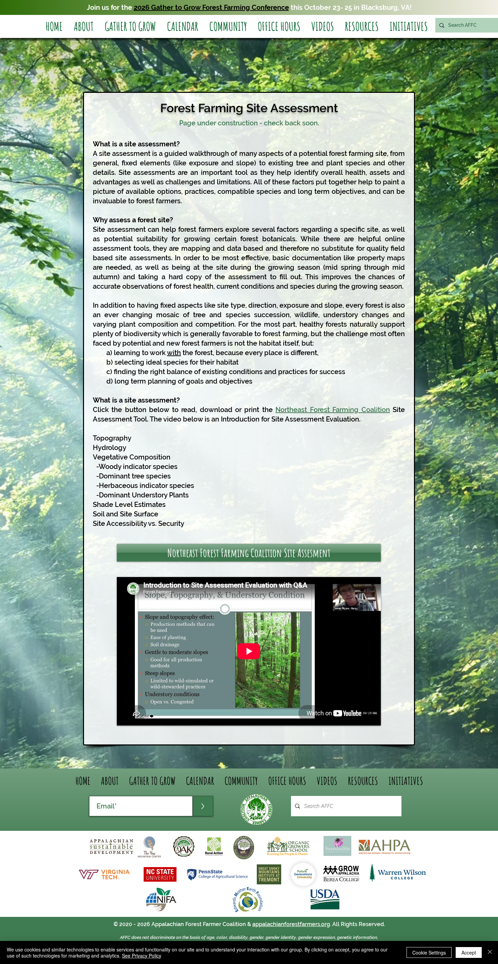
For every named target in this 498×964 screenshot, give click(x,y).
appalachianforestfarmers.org (291, 924)
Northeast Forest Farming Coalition (332, 410)
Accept (468, 952)
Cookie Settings (429, 952)
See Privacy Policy (141, 955)
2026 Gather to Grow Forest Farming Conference (211, 7)
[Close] (490, 952)
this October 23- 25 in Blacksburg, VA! (350, 7)
